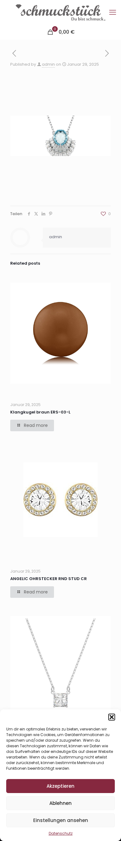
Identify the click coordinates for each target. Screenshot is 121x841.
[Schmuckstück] (60, 12)
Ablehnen (60, 803)
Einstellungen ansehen (60, 820)
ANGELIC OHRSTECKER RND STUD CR (48, 579)
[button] (112, 717)
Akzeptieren (60, 786)
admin (48, 64)
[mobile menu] (112, 12)
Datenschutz (61, 833)
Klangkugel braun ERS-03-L (40, 412)
